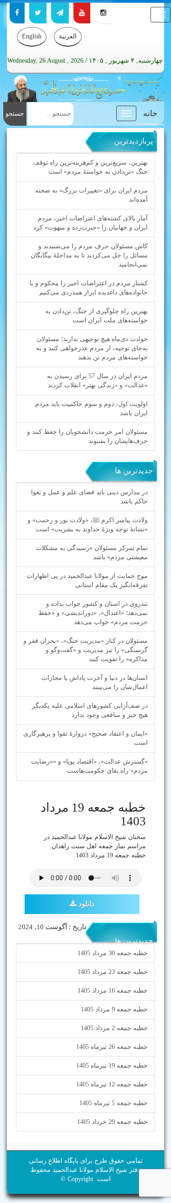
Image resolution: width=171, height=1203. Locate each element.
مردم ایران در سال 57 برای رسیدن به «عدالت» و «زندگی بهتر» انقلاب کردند (97, 381)
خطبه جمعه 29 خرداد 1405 (112, 1121)
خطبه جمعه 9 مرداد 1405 (114, 1009)
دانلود (85, 904)
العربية (68, 36)
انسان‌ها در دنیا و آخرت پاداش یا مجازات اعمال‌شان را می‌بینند (94, 682)
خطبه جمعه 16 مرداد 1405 (113, 990)
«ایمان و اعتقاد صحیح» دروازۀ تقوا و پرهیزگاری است (85, 738)
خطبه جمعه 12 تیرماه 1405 (112, 1084)
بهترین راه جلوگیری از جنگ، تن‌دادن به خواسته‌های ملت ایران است (96, 316)
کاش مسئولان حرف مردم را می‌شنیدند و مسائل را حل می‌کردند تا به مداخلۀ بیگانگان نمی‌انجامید (89, 255)
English (31, 36)
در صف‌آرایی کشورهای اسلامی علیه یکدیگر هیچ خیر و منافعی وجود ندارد (90, 710)
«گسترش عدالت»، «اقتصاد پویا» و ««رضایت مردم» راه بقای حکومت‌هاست (89, 766)
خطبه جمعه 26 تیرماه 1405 (112, 1046)
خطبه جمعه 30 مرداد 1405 (113, 953)
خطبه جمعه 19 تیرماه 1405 (112, 1065)
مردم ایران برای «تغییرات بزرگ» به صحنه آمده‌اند (91, 195)
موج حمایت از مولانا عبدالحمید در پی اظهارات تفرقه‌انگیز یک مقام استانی (87, 580)
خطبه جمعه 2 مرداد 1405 (114, 1028)
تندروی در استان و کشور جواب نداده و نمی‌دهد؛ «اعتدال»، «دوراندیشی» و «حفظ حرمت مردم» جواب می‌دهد (93, 613)
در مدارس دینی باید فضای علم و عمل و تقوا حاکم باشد (89, 497)
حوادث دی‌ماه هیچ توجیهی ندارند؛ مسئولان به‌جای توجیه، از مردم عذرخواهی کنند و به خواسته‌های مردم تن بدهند (92, 348)
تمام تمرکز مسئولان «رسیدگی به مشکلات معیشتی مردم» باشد (92, 553)
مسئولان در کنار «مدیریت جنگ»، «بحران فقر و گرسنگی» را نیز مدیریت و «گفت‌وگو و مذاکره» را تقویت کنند (85, 650)
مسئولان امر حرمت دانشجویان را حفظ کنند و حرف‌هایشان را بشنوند (87, 436)
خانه (150, 113)
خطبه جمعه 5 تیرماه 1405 (113, 1103)
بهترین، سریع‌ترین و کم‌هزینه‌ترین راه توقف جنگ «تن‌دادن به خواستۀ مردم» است (90, 167)
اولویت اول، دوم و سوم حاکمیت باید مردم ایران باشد (91, 409)
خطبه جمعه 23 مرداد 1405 (113, 971)
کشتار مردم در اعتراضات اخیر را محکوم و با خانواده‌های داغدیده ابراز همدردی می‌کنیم (89, 288)
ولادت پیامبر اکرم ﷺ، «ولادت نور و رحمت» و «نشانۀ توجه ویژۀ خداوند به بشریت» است (87, 525)
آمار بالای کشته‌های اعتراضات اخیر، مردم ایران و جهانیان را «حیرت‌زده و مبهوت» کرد (90, 223)
